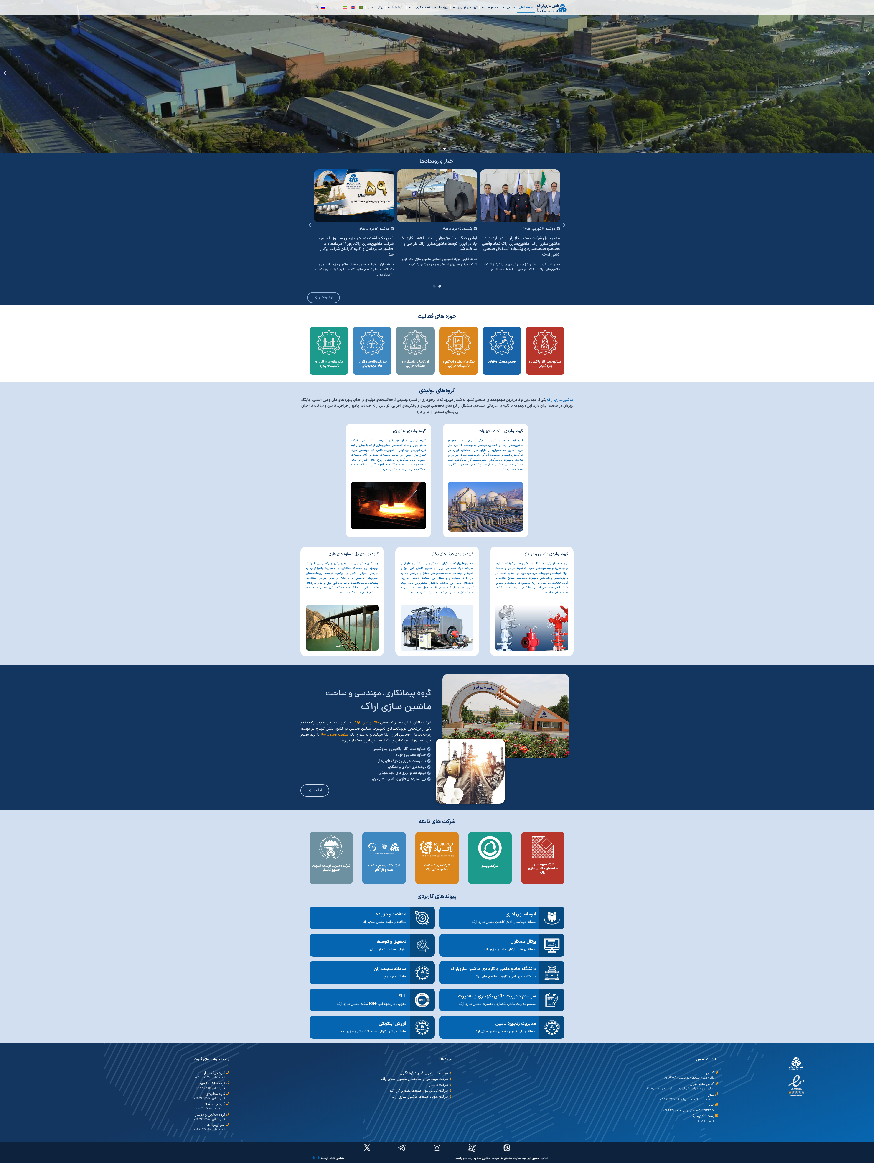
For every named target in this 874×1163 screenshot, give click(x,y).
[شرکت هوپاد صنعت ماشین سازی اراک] (450, 1096)
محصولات (492, 7)
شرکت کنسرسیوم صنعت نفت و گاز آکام (418, 1091)
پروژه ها (443, 7)
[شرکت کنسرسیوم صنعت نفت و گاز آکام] (450, 1091)
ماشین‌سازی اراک (560, 400)
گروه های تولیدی (467, 7)
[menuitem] (361, 7)
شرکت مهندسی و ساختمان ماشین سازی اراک (414, 1079)
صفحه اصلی (526, 7)
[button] (869, 73)
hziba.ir (315, 1158)
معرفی (511, 7)
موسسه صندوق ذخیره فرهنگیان (424, 1073)
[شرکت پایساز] (450, 1085)
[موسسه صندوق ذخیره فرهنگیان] (450, 1073)
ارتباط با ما (398, 7)
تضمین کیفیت (421, 7)
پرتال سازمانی (375, 7)
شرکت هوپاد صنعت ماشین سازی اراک (420, 1096)
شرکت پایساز (438, 1085)
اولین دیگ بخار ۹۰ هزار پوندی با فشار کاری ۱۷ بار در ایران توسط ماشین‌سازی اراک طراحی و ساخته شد (438, 243)
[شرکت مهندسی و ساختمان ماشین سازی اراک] (450, 1079)
